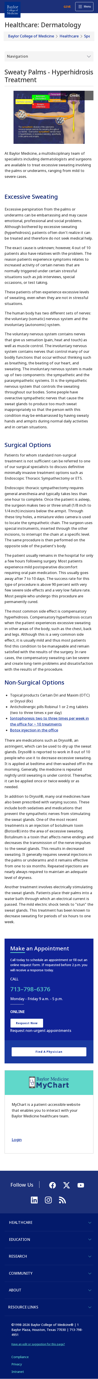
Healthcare (69, 36)
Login (17, 1139)
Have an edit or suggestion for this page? (38, 1344)
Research (18, 1256)
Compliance (20, 1357)
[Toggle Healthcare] (89, 1222)
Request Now (27, 1023)
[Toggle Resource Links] (89, 1307)
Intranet (17, 1371)
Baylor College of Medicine (31, 36)
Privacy (16, 1364)
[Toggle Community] (89, 1273)
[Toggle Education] (89, 1239)
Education (19, 1239)
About (15, 1290)
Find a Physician (49, 1052)
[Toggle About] (89, 1290)
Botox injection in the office (34, 730)
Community (20, 1273)
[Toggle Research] (89, 1256)
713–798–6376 (30, 989)
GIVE (67, 7)
